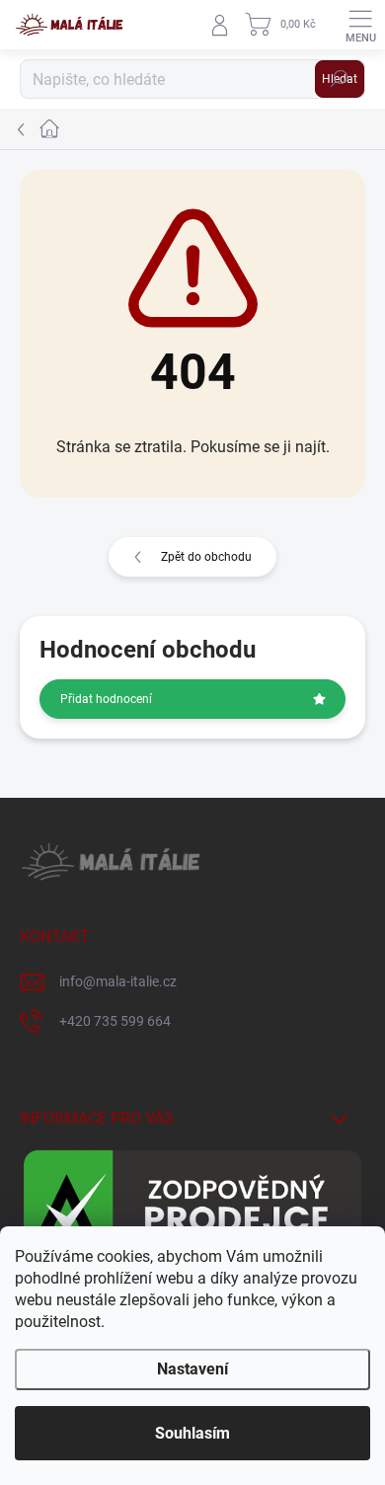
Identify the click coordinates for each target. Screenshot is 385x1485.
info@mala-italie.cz (118, 981)
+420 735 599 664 (115, 1021)
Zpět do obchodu (206, 557)
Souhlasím (192, 1433)
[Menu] (360, 24)
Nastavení (192, 1369)
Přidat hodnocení (106, 699)
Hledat (339, 79)
